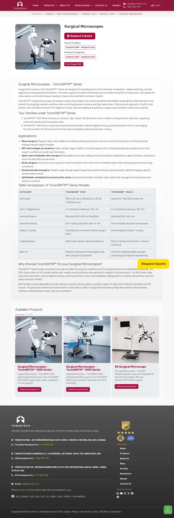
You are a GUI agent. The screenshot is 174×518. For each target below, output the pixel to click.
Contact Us (101, 5)
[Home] (19, 5)
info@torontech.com (30, 484)
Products (49, 5)
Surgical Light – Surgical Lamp (98, 14)
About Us (65, 5)
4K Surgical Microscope (130, 366)
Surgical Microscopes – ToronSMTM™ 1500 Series (83, 368)
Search (116, 5)
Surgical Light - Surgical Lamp (80, 47)
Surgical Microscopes (130, 14)
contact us (22, 490)
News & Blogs (82, 5)
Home (35, 5)
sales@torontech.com (136, 4)
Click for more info (29, 389)
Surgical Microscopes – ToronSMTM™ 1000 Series (35, 368)
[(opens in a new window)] (118, 494)
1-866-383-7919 (133, 7)
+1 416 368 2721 (46, 445)
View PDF (73, 64)
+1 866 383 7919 (42, 458)
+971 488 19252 (41, 475)
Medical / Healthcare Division (61, 14)
